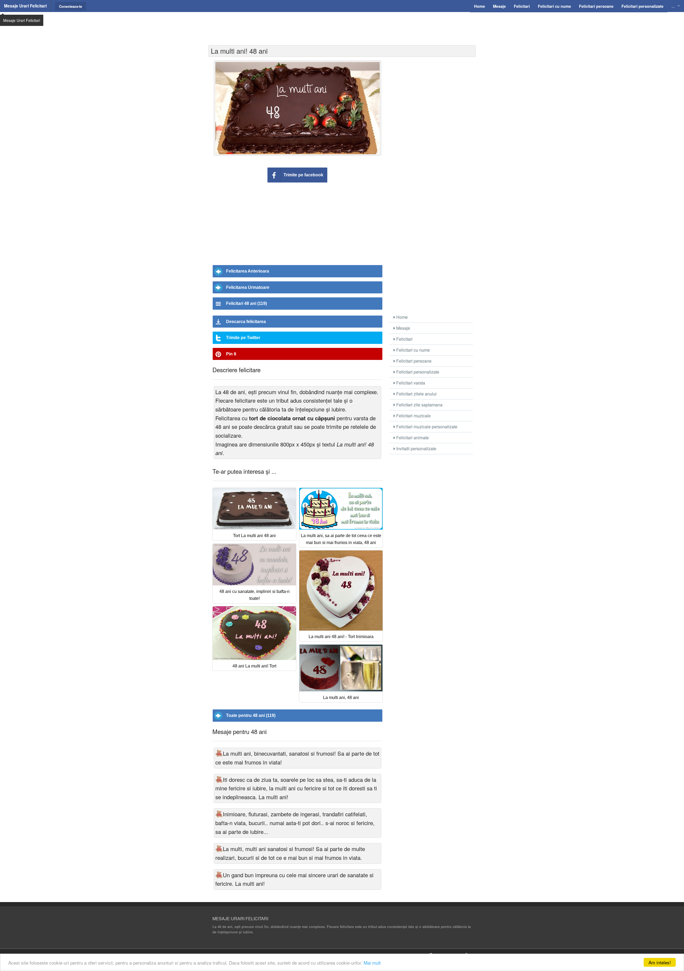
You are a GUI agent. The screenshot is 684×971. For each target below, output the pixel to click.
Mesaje (402, 328)
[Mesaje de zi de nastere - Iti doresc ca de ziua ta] (219, 779)
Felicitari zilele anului (416, 394)
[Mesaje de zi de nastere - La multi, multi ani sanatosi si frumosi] (219, 849)
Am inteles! (659, 962)
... (673, 6)
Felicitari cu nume (412, 350)
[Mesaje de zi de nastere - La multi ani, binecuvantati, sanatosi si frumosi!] (219, 753)
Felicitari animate (412, 437)
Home (401, 317)
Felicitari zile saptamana (418, 405)
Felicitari (404, 339)
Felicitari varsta (410, 383)
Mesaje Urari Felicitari (25, 6)
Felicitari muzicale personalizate (426, 427)
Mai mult (372, 962)
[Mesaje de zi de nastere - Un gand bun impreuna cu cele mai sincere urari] (219, 875)
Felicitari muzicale (413, 416)
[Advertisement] (342, 25)
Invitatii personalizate (415, 448)
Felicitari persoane (413, 361)
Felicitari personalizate (417, 372)
